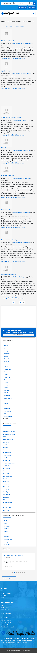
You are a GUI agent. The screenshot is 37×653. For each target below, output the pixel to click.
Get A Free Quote (6, 622)
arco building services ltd (8, 274)
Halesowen (7, 377)
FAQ (2, 605)
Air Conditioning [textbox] (8, 3)
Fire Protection (7, 455)
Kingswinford (27, 44)
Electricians (6, 465)
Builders (6, 437)
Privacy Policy (5, 607)
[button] (12, 572)
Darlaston (6, 372)
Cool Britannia (5, 71)
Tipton (5, 400)
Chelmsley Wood (8, 364)
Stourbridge (26, 150)
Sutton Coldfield (27, 74)
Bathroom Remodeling (9, 434)
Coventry (6, 366)
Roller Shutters (7, 507)
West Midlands (9, 26)
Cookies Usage (5, 609)
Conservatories (8, 450)
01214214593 (7, 212)
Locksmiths (7, 484)
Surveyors (6, 497)
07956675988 (7, 44)
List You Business (6, 620)
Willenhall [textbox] (24, 3)
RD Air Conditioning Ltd (8, 41)
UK (2, 26)
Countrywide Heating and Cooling (11, 117)
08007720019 (7, 178)
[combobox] (9, 3)
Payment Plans (5, 625)
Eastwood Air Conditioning (9, 240)
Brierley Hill (26, 120)
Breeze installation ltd (7, 175)
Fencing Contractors (9, 468)
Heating (5, 444)
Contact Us (4, 595)
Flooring (6, 471)
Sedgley (6, 387)
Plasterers (6, 486)
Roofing (6, 492)
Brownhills (6, 361)
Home (3, 591)
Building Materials (8, 439)
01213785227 (7, 74)
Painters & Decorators (9, 463)
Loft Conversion (8, 502)
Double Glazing (8, 476)
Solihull (6, 393)
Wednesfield (7, 408)
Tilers (5, 499)
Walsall (6, 403)
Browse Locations (6, 593)
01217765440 (7, 243)
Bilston (5, 348)
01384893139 (7, 150)
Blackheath (7, 353)
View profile (6, 58)
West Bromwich (8, 411)
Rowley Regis (7, 385)
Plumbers (6, 489)
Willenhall (6, 414)
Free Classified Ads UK (7, 627)
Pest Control (7, 505)
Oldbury (6, 382)
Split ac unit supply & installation (13, 555)
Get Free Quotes (18, 334)
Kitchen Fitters (7, 481)
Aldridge (6, 345)
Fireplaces (6, 457)
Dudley (5, 374)
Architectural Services (9, 431)
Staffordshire (17, 277)
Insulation (6, 447)
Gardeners (6, 473)
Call (13, 58)
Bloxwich (6, 356)
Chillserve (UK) (5, 210)
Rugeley (23, 277)
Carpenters (6, 442)
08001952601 (7, 120)
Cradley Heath (7, 369)
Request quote (20, 58)
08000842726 (7, 277)
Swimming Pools (8, 510)
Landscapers (7, 452)
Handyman (6, 478)
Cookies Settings (6, 613)
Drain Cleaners (7, 460)
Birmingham (26, 178)
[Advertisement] (18, 97)
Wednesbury (7, 406)
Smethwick (7, 390)
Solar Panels (7, 494)
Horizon (3, 147)
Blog (2, 598)
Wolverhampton (8, 416)
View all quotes (8, 578)
